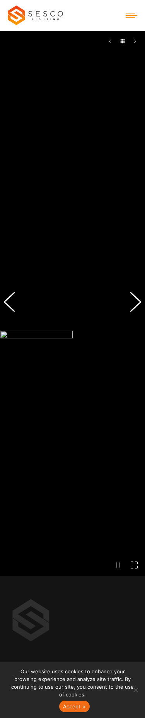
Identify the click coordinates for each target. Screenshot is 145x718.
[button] (13, 374)
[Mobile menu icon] (131, 15)
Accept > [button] (74, 706)
